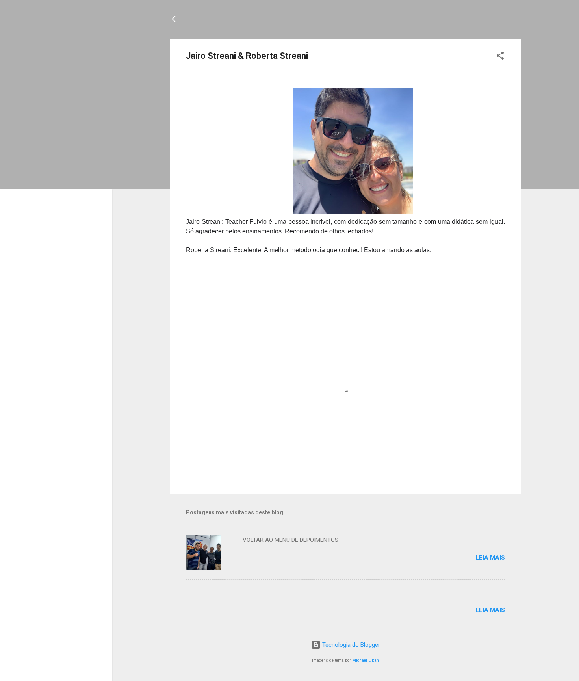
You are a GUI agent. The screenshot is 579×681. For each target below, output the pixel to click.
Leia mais (490, 557)
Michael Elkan (365, 660)
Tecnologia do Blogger (350, 644)
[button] (500, 57)
